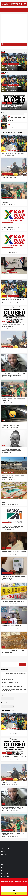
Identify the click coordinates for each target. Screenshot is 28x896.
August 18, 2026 (14, 427)
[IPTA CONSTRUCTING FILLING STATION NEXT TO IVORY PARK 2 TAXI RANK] (14, 465)
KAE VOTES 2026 (11, 84)
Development (10, 472)
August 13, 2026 (14, 529)
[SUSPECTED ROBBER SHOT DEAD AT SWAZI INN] (14, 591)
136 (17, 659)
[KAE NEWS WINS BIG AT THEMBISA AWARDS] (14, 265)
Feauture (8, 272)
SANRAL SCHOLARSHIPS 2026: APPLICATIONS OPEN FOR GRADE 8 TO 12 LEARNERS (12, 527)
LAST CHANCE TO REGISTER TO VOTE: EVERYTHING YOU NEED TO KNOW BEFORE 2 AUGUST (13, 226)
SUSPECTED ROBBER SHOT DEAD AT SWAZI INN (13, 602)
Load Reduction (9, 573)
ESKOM (4, 573)
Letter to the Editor (5, 876)
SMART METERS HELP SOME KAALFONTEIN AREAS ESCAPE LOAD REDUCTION (13, 577)
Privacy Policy (4, 854)
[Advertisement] (14, 28)
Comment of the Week (6, 873)
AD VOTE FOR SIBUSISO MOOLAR (9, 177)
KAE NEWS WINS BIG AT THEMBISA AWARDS (12, 276)
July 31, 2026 (13, 654)
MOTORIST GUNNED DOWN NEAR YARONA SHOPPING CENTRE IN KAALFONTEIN (17, 119)
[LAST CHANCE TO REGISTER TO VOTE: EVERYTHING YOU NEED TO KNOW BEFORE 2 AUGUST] (14, 215)
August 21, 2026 (14, 69)
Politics (17, 84)
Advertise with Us (5, 848)
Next (21, 659)
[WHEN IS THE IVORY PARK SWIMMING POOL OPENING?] (14, 490)
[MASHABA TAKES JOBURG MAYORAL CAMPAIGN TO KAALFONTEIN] (14, 190)
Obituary (9, 622)
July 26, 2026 (12, 252)
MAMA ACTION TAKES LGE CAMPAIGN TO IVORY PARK (13, 154)
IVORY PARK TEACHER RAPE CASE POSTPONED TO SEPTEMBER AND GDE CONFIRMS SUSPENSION (14, 552)
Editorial (4, 272)
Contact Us (4, 860)
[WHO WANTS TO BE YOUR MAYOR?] (14, 240)
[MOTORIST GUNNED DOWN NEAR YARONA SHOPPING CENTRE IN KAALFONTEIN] (4, 118)
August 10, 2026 (14, 628)
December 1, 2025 (14, 277)
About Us (3, 845)
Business (4, 63)
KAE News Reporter (6, 69)
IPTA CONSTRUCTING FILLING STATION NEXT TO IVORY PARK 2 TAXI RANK (13, 476)
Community (9, 63)
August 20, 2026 (14, 179)
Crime (9, 117)
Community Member (6, 179)
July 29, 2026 (13, 229)
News (2, 864)
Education (9, 522)
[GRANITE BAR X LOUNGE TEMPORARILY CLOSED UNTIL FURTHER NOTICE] (14, 314)
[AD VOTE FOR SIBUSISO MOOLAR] (14, 167)
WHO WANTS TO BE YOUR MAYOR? (9, 251)
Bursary (4, 522)
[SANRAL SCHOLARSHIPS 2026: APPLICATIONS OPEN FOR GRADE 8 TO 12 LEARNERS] (14, 516)
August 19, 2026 (13, 204)
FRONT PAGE (14, 272)
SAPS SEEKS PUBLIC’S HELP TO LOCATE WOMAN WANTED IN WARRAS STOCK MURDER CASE (13, 374)
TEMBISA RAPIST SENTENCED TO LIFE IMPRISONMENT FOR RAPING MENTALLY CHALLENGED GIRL (16, 127)
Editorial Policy (4, 851)
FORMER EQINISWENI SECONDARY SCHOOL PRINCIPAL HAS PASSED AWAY (12, 626)
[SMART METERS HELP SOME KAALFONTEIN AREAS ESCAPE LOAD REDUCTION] (14, 566)
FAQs (2, 857)
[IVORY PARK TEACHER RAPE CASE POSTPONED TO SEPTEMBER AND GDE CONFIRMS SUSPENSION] (14, 541)
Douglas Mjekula (6, 204)
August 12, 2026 (14, 603)
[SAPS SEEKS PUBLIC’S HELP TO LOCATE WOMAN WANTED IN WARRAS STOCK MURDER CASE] (14, 363)
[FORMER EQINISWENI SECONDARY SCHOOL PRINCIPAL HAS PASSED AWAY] (14, 615)
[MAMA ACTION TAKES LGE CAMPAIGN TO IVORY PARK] (14, 143)
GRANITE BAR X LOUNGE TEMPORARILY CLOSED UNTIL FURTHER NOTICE (12, 66)
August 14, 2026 (13, 504)
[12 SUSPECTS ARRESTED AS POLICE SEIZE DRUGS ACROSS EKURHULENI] (14, 640)
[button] (2, 10)
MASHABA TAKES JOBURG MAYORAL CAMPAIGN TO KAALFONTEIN (14, 690)
